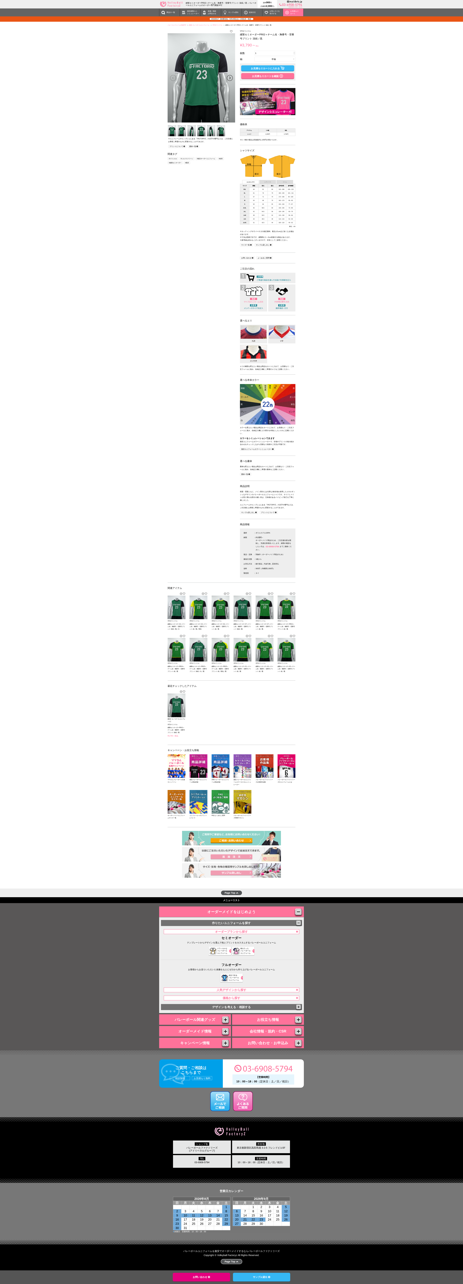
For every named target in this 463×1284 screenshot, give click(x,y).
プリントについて (177, 146)
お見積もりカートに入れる (266, 68)
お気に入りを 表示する (275, 12)
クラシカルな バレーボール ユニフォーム (222, 950)
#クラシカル (173, 159)
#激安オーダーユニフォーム (206, 159)
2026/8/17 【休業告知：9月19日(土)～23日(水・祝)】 (231, 19)
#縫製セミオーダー (175, 163)
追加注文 (252, 12)
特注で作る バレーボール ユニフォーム (234, 977)
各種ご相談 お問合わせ (212, 12)
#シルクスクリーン (187, 159)
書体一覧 (193, 146)
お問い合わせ (246, 258)
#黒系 (187, 163)
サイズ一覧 (245, 245)
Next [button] (230, 78)
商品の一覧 (171, 12)
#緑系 (221, 159)
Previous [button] (173, 78)
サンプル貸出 (233, 12)
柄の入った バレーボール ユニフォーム (245, 950)
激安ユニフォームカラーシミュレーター (256, 449)
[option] (201, 78)
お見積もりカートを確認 (265, 76)
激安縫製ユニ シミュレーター (193, 12)
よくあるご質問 (264, 258)
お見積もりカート (294, 12)
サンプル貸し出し (263, 245)
